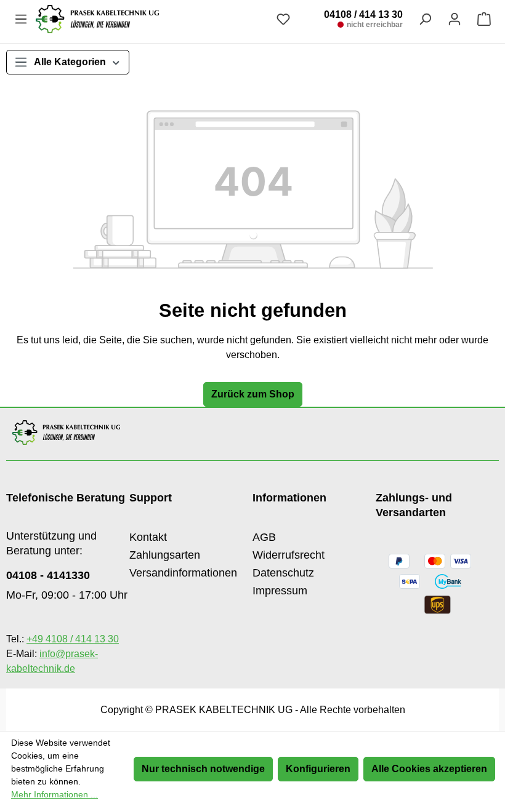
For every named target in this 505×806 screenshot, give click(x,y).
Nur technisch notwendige (203, 769)
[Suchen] (425, 19)
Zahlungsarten (164, 555)
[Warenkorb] (484, 19)
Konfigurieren (318, 769)
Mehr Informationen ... (54, 794)
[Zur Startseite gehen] (152, 19)
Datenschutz (283, 573)
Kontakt (148, 537)
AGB (264, 537)
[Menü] (21, 19)
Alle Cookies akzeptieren (429, 769)
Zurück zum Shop (252, 394)
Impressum (279, 591)
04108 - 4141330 (48, 575)
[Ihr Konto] (454, 19)
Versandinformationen (183, 573)
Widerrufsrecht (288, 555)
